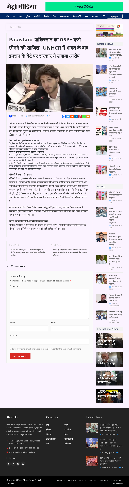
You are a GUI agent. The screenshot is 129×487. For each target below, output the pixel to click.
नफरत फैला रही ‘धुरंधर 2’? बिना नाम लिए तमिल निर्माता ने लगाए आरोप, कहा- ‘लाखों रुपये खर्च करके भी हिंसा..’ (28, 252)
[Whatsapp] (84, 116)
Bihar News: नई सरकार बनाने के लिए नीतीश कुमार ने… (115, 314)
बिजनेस (46, 16)
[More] (88, 116)
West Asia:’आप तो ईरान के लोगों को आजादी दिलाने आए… (109, 396)
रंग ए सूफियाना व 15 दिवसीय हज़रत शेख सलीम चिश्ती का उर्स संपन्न (110, 460)
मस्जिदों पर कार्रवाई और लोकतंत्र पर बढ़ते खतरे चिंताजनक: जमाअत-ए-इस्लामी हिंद (111, 444)
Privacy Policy (117, 480)
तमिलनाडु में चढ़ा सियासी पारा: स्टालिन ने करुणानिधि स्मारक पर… (115, 112)
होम (7, 16)
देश (14, 16)
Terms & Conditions (87, 480)
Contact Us (118, 483)
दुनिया (28, 16)
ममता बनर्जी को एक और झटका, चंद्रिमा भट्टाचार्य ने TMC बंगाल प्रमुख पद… (110, 427)
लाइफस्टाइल (65, 16)
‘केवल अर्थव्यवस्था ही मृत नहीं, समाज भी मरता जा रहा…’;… (115, 298)
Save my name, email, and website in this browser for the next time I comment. (46, 349)
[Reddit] (72, 116)
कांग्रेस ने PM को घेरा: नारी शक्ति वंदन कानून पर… (115, 169)
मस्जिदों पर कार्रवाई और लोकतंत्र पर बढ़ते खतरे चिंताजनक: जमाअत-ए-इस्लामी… (115, 71)
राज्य (20, 16)
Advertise (72, 480)
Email (54, 322)
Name (13, 322)
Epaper (115, 16)
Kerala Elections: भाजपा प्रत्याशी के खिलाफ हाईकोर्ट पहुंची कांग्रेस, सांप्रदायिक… (115, 216)
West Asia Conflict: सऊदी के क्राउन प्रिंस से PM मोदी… (115, 131)
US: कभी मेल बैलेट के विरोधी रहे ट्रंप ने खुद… (107, 361)
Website (13, 335)
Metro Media (17, 116)
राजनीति (37, 16)
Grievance (103, 480)
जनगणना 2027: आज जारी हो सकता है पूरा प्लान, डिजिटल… (115, 92)
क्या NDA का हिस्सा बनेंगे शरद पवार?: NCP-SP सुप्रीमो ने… (115, 260)
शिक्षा (55, 16)
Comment (15, 286)
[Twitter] (68, 116)
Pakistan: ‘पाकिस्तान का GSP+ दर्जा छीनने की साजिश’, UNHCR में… (109, 341)
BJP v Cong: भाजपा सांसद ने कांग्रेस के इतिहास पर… (114, 151)
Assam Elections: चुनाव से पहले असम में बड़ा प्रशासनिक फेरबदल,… (115, 239)
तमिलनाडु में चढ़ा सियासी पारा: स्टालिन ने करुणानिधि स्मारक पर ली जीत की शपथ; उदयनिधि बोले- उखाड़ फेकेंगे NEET (70, 252)
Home (12, 27)
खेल (86, 16)
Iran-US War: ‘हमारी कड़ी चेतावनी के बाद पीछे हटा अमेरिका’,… (107, 378)
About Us (61, 480)
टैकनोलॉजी (77, 16)
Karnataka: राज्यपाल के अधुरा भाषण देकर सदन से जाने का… (115, 279)
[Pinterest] (80, 116)
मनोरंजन (95, 16)
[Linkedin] (76, 116)
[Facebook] (64, 116)
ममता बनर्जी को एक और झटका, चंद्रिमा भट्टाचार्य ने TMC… (115, 52)
